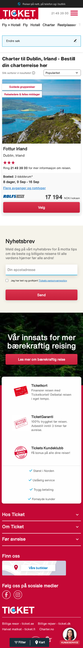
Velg (41, 207)
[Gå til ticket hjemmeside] (19, 13)
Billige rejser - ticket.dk (54, 623)
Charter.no (46, 629)
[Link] (7, 594)
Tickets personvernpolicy (53, 280)
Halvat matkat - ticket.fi (18, 629)
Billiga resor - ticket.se (18, 623)
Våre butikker (38, 567)
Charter (49, 25)
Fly (25, 25)
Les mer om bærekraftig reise (41, 359)
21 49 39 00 (60, 13)
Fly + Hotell (11, 25)
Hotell (35, 25)
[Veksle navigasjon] (74, 13)
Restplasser (66, 25)
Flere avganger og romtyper (24, 188)
